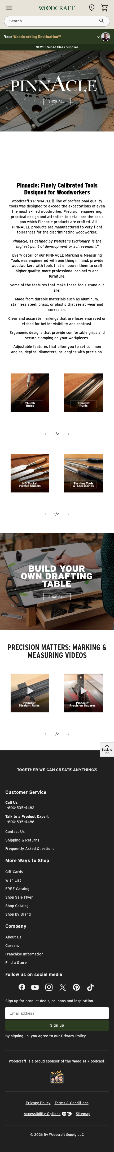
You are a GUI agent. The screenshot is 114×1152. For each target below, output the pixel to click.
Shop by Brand (18, 914)
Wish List (13, 880)
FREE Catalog (17, 889)
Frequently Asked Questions (29, 849)
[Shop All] (9, 8)
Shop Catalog (17, 906)
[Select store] (93, 8)
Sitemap (83, 1114)
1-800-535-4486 (19, 822)
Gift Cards (14, 872)
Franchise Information (24, 954)
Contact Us (15, 832)
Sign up (57, 1025)
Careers (12, 945)
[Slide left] (45, 434)
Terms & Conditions (72, 1103)
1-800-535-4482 (19, 808)
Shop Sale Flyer (19, 897)
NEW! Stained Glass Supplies (57, 47)
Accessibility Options (42, 1114)
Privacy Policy (73, 1036)
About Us (13, 937)
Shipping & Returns (22, 840)
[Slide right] (68, 434)
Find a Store (16, 962)
